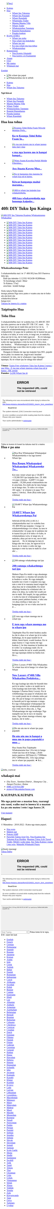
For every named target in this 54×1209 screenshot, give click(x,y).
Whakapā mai (13, 66)
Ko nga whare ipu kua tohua (24, 46)
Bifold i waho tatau (21, 842)
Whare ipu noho (19, 38)
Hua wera (11, 829)
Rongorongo (12, 51)
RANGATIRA (13, 36)
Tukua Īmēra (6, 851)
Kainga (10, 8)
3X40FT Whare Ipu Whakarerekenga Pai (24, 514)
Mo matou (11, 63)
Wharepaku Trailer (20, 21)
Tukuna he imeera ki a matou (13, 303)
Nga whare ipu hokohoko (23, 41)
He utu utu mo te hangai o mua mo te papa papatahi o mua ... (28, 739)
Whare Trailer (18, 26)
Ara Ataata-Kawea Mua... (27, 168)
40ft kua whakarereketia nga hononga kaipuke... (28, 200)
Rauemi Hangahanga (21, 31)
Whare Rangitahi (19, 18)
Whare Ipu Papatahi (20, 15)
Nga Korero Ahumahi (21, 53)
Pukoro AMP (12, 834)
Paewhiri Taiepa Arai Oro (18, 837)
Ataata (9, 58)
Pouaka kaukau (19, 33)
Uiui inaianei (6, 813)
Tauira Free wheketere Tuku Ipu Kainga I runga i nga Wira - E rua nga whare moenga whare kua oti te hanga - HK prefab (26, 368)
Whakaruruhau (18, 48)
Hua (8, 10)
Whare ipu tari (18, 43)
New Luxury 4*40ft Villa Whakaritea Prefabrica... (26, 677)
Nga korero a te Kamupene (24, 56)
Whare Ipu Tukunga (21, 13)
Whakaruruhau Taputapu (23, 28)
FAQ (9, 61)
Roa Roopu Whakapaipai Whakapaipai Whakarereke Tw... (28, 466)
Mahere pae (12, 832)
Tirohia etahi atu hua (22, 500)
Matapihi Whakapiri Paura (27, 844)
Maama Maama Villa (21, 23)
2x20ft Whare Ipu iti (19, 373)
